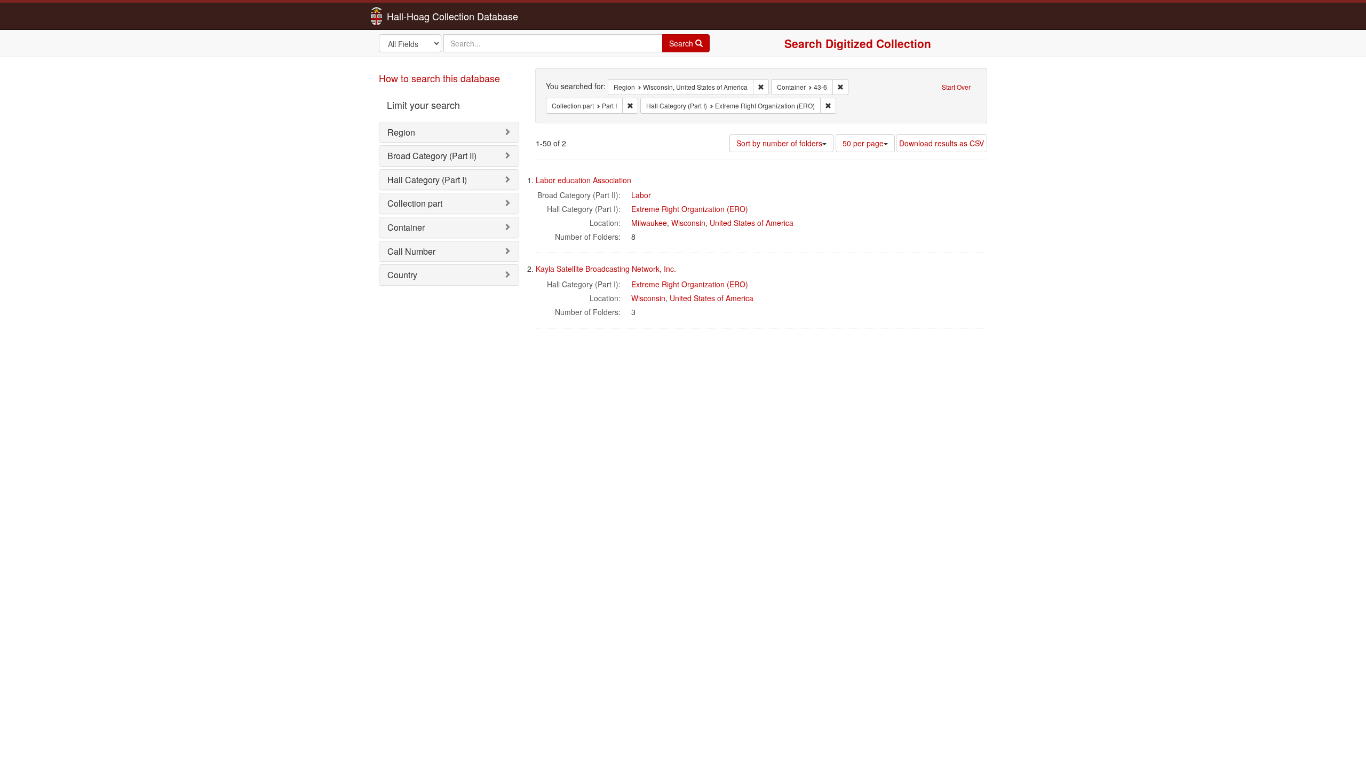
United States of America (751, 222)
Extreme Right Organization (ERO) (689, 208)
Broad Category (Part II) (431, 156)
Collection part (414, 203)
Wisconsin (688, 222)
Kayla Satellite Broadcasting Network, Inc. (606, 268)
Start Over (956, 86)
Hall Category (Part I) (427, 180)
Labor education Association (583, 180)
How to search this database (439, 78)
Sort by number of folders (779, 143)
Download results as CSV (941, 143)
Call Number (411, 251)
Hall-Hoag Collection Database (419, 16)
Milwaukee (649, 222)
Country (402, 275)
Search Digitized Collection (857, 43)
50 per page (863, 143)
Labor (641, 195)
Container (406, 227)
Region (401, 132)
